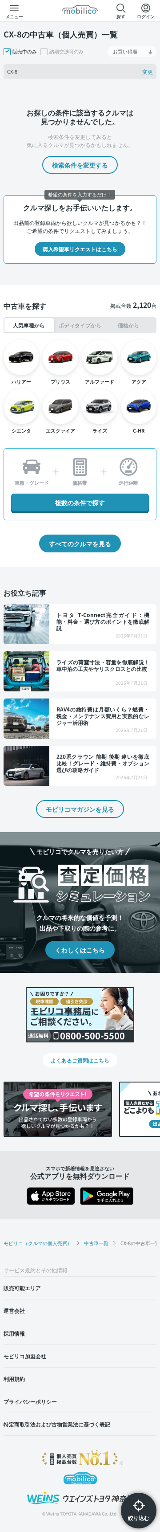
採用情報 (14, 1333)
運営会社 (14, 1310)
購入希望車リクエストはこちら (80, 249)
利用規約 (14, 1378)
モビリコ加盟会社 (25, 1356)
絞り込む (138, 1517)
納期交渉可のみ (66, 51)
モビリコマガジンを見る (80, 809)
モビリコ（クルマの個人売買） (38, 1242)
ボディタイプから (80, 325)
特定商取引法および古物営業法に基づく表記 (57, 1424)
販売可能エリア (22, 1287)
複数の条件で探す (80, 502)
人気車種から (29, 325)
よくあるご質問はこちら (80, 1060)
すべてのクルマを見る (80, 543)
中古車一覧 (96, 1242)
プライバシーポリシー (30, 1401)
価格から (128, 325)
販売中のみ (24, 51)
